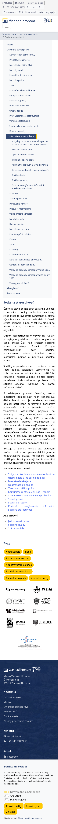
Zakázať (10, 811)
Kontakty (13, 249)
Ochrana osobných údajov (22, 264)
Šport (12, 244)
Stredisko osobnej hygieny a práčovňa (30, 170)
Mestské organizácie (19, 229)
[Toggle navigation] (7, 26)
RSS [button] (21, 12)
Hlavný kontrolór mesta (20, 75)
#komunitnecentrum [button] (17, 558)
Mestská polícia (17, 80)
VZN (11, 85)
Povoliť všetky (14, 806)
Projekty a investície (19, 105)
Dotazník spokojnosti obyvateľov (25, 259)
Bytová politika (16, 224)
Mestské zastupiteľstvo (20, 64)
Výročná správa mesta (20, 95)
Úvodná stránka (9, 34)
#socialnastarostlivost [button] (18, 571)
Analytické (15, 795)
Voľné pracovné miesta (20, 213)
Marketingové (18, 799)
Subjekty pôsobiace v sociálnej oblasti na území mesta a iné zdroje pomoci (30, 143)
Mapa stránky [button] (31, 12)
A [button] (34, 7)
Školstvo (13, 193)
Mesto (10, 44)
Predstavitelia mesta (19, 59)
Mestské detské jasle (22, 149)
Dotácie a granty (17, 100)
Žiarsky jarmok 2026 (19, 283)
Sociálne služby (16, 524)
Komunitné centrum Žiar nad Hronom (30, 164)
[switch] (6, 796)
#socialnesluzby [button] (39, 578)
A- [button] (28, 7)
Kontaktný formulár (18, 254)
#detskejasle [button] (13, 551)
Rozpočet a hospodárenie (22, 90)
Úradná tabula (16, 110)
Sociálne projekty (20, 180)
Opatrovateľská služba (23, 154)
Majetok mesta (16, 219)
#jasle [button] (28, 551)
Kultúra (12, 239)
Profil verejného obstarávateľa (24, 115)
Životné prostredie (18, 198)
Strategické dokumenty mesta (24, 126)
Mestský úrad (16, 70)
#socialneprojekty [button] (16, 578)
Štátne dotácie (16, 528)
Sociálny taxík (18, 175)
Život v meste (13, 293)
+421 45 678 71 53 (17, 741)
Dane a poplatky (17, 131)
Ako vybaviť (12, 288)
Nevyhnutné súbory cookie (25, 792)
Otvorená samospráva (29, 34)
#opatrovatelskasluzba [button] (19, 564)
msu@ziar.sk (14, 736)
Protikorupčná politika (20, 234)
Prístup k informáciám (20, 208)
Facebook (12, 756)
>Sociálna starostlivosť (22, 136)
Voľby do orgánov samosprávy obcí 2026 (29, 269)
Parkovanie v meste (19, 203)
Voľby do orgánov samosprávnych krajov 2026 (29, 276)
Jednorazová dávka (18, 521)
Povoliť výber (33, 806)
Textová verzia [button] (10, 12)
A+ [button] (40, 7)
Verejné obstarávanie (19, 120)
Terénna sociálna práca (23, 159)
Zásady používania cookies (30, 818)
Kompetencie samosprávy (22, 54)
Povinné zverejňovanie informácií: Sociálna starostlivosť (28, 187)
